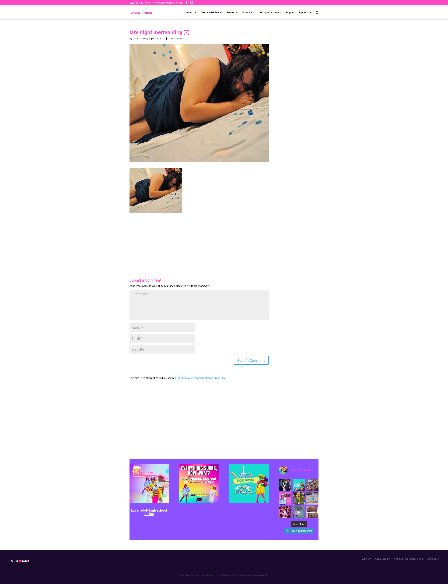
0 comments (175, 38)
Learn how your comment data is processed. (200, 378)
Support (303, 12)
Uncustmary (18, 561)
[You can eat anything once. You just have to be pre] (285, 498)
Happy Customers (270, 12)
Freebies (247, 12)
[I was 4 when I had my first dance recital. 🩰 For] (285, 485)
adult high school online (153, 512)
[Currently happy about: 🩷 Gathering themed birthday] (299, 498)
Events (230, 12)
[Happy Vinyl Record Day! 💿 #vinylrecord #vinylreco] (285, 512)
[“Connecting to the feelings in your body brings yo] (312, 512)
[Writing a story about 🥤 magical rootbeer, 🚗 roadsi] (299, 512)
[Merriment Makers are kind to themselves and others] (312, 498)
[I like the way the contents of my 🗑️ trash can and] (312, 485)
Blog (288, 12)
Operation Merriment (408, 559)
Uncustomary (140, 38)
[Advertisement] (199, 237)
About (190, 12)
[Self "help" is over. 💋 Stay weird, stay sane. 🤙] (299, 485)
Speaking (433, 559)
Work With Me (210, 12)
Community (382, 559)
